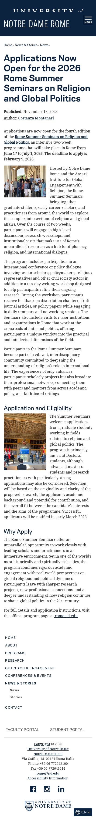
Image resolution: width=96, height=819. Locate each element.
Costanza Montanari (36, 118)
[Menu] (88, 20)
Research (15, 660)
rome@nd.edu (48, 773)
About (11, 645)
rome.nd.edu (66, 615)
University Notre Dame (48, 6)
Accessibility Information (48, 778)
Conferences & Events (28, 675)
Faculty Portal (22, 730)
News (44, 45)
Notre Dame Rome (37, 23)
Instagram (47, 789)
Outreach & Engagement (30, 668)
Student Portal (67, 730)
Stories (16, 697)
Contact (13, 707)
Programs (15, 653)
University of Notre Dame (48, 749)
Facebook (33, 789)
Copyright (42, 744)
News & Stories (26, 45)
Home (8, 45)
